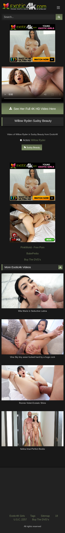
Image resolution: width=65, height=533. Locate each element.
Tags (32, 516)
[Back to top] (55, 524)
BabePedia (32, 253)
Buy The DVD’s (40, 519)
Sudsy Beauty (33, 147)
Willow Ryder (38, 140)
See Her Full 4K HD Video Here (34, 108)
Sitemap (45, 516)
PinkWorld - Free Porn (32, 247)
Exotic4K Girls (17, 516)
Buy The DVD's (32, 259)
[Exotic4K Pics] (27, 7)
